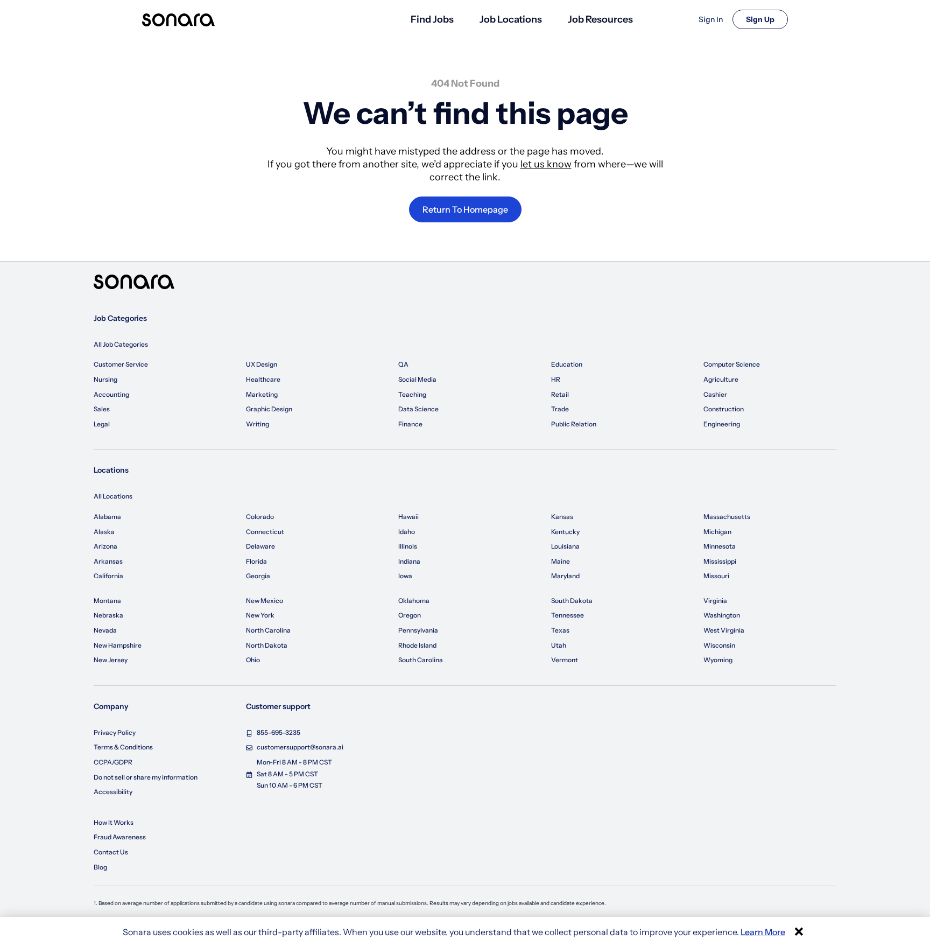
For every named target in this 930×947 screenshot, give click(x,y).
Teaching (412, 394)
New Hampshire (118, 645)
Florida (256, 561)
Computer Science (731, 364)
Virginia (715, 601)
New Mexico (264, 601)
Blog (100, 867)
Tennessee (567, 615)
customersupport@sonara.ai (300, 747)
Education (566, 364)
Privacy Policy (115, 732)
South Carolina (420, 660)
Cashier (715, 394)
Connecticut (265, 532)
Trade (560, 409)
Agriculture (720, 379)
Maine (560, 561)
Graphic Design (269, 409)
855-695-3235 (278, 732)
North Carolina (268, 630)
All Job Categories (121, 344)
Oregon (409, 615)
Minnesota (719, 546)
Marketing (262, 394)
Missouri (716, 576)
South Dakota (572, 601)
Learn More (763, 932)
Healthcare (263, 379)
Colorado (260, 517)
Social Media (417, 379)
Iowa (405, 576)
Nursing (105, 379)
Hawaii (408, 517)
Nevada (105, 630)
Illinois (407, 546)
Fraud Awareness (120, 837)
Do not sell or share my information (146, 777)
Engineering (721, 424)
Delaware (260, 546)
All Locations (113, 496)
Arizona (105, 546)
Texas (560, 630)
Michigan (717, 532)
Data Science (418, 409)
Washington (721, 615)
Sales (102, 409)
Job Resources (600, 19)
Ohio (253, 660)
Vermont (564, 660)
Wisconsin (719, 645)
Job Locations (511, 19)
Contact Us (111, 852)
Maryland (565, 576)
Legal (102, 424)
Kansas (562, 517)
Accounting (111, 394)
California (108, 576)
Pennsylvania (418, 630)
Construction (723, 409)
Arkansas (108, 561)
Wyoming (717, 660)
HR (555, 379)
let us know (546, 164)
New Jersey (111, 660)
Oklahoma (413, 601)
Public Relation (573, 424)
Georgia (258, 576)
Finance (410, 424)
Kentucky (565, 532)
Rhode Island (417, 645)
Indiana (409, 561)
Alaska (104, 532)
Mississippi (719, 561)
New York (260, 615)
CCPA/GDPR (113, 762)
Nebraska (108, 615)
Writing (257, 424)
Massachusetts (726, 517)
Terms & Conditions (123, 747)
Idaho (406, 532)
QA (403, 364)
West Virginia (723, 630)
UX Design (261, 364)
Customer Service (121, 364)
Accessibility (113, 792)
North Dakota (266, 645)
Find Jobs (432, 19)
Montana (107, 601)
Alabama (107, 517)
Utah (558, 645)
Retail (560, 394)
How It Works (113, 822)
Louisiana (565, 546)
